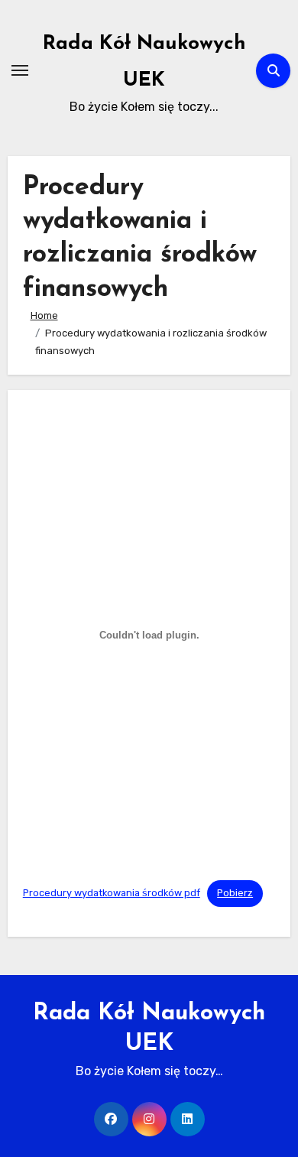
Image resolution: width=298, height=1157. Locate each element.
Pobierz (235, 893)
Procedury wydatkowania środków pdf (111, 893)
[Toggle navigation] (20, 70)
